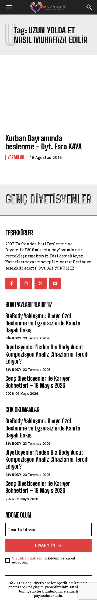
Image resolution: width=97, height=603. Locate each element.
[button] (8, 7)
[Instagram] (26, 283)
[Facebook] (11, 283)
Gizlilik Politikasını (28, 558)
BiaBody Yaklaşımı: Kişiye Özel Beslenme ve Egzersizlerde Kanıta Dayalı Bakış (42, 323)
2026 (9, 394)
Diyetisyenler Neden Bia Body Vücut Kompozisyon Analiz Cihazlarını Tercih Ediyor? (47, 354)
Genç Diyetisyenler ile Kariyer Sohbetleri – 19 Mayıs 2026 (37, 382)
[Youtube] (55, 283)
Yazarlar (16, 157)
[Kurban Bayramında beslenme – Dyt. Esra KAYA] (48, 103)
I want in (45, 545)
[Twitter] (40, 283)
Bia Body (13, 338)
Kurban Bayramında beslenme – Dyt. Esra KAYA (43, 142)
